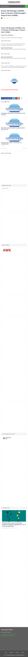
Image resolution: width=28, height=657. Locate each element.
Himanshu (6, 18)
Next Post (24, 148)
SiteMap (17, 652)
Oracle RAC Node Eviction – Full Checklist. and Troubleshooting (11, 143)
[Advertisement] (10, 201)
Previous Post (4, 148)
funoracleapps (5, 528)
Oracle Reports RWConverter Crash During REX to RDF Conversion (13, 114)
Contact (22, 652)
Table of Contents (5, 188)
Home (6, 652)
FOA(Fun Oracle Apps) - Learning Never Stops (15, 655)
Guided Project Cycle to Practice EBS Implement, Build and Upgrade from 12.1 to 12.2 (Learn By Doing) (14, 524)
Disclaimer (11, 652)
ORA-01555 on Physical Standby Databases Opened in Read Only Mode (13, 128)
